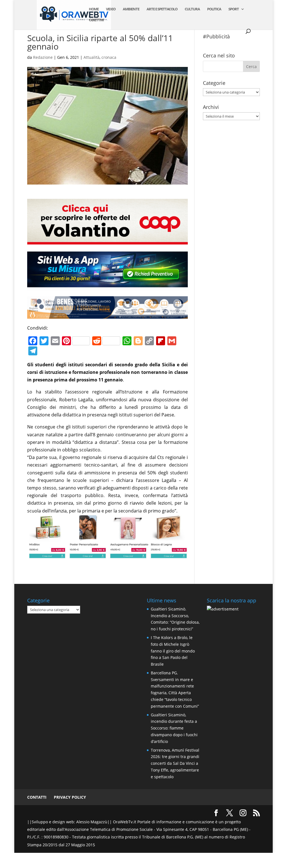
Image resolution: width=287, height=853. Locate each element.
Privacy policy (70, 797)
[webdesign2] (107, 287)
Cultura (192, 9)
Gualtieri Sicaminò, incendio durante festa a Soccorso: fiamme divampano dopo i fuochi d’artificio (174, 728)
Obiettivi (96, 20)
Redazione (43, 57)
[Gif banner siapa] (107, 314)
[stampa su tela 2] (107, 555)
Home (94, 9)
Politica (214, 9)
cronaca (108, 57)
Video (110, 9)
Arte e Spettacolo (162, 9)
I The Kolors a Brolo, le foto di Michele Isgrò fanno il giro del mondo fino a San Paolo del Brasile (173, 651)
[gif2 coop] (107, 240)
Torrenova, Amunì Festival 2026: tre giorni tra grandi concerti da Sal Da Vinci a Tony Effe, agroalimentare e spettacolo (175, 763)
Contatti (37, 797)
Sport (233, 9)
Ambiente (131, 9)
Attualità (91, 57)
